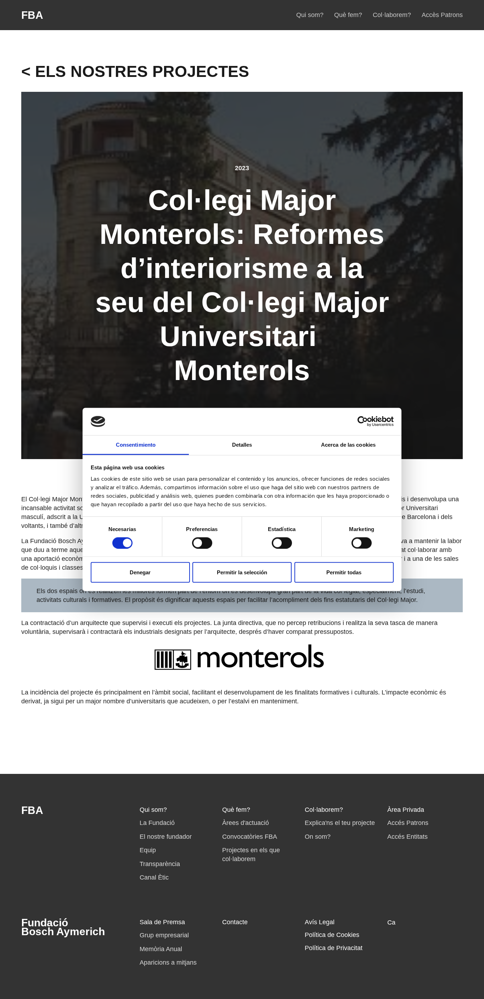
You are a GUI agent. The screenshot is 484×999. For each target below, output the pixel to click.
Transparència (160, 863)
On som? (318, 836)
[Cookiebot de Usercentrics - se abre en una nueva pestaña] (363, 421)
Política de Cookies (332, 934)
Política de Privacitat (333, 947)
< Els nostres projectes (135, 71)
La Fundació (157, 822)
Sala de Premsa (162, 922)
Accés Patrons (407, 822)
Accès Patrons (442, 14)
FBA (32, 15)
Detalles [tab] (242, 444)
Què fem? (348, 14)
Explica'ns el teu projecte (340, 822)
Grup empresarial (164, 935)
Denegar (140, 572)
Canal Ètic (154, 877)
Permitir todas (343, 572)
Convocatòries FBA (249, 836)
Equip (148, 850)
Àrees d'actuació (245, 822)
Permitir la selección (242, 572)
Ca (391, 922)
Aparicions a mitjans (168, 962)
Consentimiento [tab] (136, 444)
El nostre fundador (166, 836)
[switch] (202, 542)
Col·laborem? (392, 14)
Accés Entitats (407, 836)
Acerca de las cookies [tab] (348, 444)
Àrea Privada (405, 809)
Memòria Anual (161, 949)
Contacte (235, 922)
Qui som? (309, 14)
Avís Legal (319, 922)
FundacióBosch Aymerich (63, 927)
